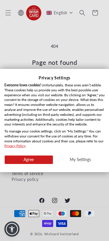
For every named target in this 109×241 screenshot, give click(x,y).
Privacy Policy (15, 146)
